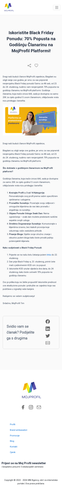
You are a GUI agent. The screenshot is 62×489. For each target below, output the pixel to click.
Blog (12, 441)
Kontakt (13, 446)
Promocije (15, 435)
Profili (12, 424)
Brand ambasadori (18, 430)
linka (49, 254)
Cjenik (12, 452)
